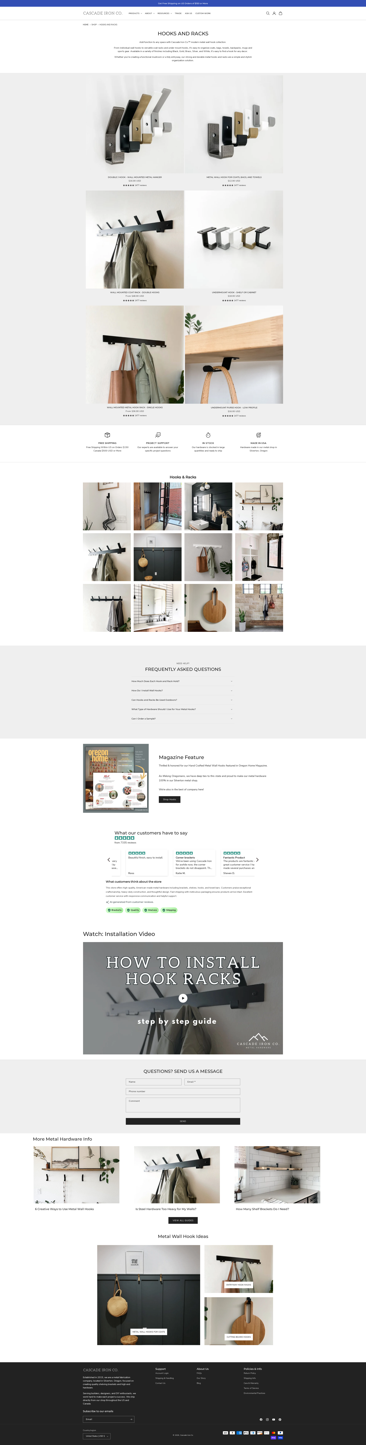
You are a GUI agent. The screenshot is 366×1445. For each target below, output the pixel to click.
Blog (199, 1383)
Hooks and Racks (108, 24)
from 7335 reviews (125, 842)
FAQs (199, 1373)
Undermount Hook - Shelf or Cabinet (234, 292)
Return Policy (250, 1373)
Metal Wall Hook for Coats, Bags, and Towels (234, 177)
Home (85, 24)
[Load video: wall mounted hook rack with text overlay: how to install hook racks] (183, 998)
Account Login (162, 1373)
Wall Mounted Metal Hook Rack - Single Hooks (135, 407)
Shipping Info (250, 1378)
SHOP (94, 24)
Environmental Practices (254, 1393)
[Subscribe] (131, 1419)
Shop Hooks (169, 799)
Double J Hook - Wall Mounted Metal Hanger (135, 177)
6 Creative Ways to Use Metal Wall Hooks (64, 1209)
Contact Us (160, 1383)
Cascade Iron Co (186, 1435)
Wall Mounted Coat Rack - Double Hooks (134, 292)
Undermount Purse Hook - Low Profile (234, 407)
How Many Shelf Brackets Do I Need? (262, 1209)
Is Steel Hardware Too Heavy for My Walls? (166, 1209)
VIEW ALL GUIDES (183, 1220)
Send (183, 1121)
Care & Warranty (251, 1383)
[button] (135, 13)
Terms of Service (251, 1388)
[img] (184, 838)
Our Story (201, 1378)
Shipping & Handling (164, 1378)
